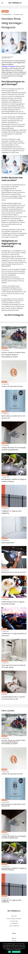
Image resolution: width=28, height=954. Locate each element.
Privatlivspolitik (16, 951)
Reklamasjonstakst (7, 543)
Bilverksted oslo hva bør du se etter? (13, 572)
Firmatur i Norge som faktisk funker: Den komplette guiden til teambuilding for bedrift (13, 355)
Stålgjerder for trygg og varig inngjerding (11, 512)
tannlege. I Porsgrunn (8, 66)
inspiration (5, 11)
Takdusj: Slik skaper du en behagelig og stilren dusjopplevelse (13, 449)
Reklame (14, 938)
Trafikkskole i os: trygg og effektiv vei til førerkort (13, 635)
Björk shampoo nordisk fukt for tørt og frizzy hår (13, 417)
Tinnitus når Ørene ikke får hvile (11, 386)
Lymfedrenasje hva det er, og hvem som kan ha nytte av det (13, 698)
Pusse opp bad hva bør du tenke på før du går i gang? (13, 666)
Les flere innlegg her (14, 315)
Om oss (14, 940)
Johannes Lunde (18, 14)
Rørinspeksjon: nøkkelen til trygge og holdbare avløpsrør (13, 480)
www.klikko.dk (15, 926)
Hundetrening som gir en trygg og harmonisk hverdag (12, 603)
